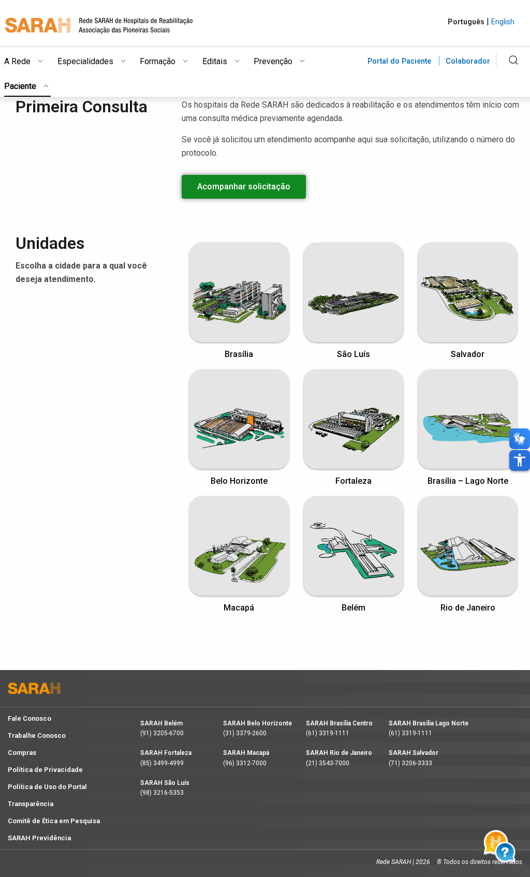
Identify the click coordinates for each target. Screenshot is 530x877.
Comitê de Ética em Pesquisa (54, 821)
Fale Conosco (29, 718)
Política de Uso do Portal (47, 787)
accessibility (519, 460)
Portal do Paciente (399, 61)
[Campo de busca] (513, 66)
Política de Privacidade (45, 770)
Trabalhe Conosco (37, 735)
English (502, 22)
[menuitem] (30, 59)
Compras (22, 752)
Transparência (30, 804)
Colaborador (468, 61)
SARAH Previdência (39, 838)
